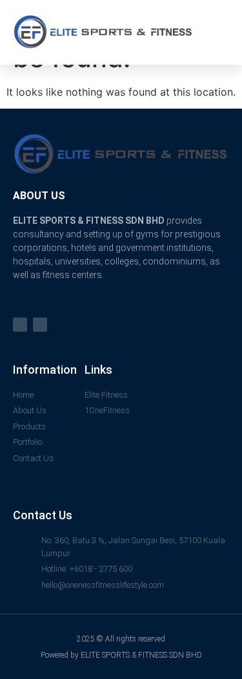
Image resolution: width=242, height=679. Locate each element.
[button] (219, 32)
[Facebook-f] (20, 325)
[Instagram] (40, 325)
